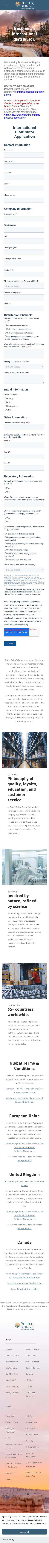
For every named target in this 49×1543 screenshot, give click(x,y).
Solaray (8, 1349)
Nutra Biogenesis (33, 1361)
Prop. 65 (29, 1441)
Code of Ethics (11, 1422)
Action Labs (31, 1355)
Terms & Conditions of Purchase (14, 1456)
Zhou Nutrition (12, 1355)
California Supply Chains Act (33, 1474)
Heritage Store (11, 1361)
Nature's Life (11, 1380)
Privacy (8, 1479)
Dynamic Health (32, 1349)
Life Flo (29, 1380)
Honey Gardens (12, 1392)
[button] (5, 5)
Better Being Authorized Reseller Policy (24, 1283)
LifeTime (29, 1386)
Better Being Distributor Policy (24, 1289)
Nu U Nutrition (11, 1374)
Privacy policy (8, 1539)
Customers (10, 1416)
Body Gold (30, 1374)
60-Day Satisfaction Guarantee (34, 1464)
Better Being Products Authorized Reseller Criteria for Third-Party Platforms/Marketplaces (24, 1147)
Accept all (24, 1532)
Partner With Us (32, 1447)
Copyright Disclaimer (10, 1430)
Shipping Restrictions (31, 1455)
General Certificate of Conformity (13, 1465)
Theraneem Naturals (31, 1394)
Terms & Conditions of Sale (14, 1446)
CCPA (7, 1438)
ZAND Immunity (12, 1386)
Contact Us (10, 1473)
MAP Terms (30, 1416)
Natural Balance (33, 1368)
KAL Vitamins (11, 1368)
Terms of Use (31, 1422)
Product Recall (32, 1434)
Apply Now (30, 1428)
